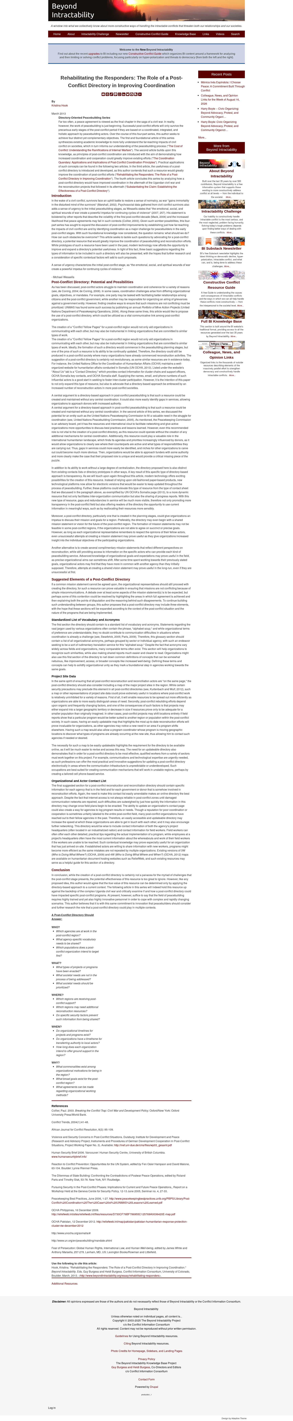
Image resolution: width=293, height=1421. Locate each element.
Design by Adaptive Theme (234, 1418)
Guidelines (121, 1336)
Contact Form (146, 1379)
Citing (127, 1343)
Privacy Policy (146, 1359)
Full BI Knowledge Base (221, 321)
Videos (220, 34)
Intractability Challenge (95, 34)
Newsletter (122, 34)
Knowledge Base (185, 34)
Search (235, 34)
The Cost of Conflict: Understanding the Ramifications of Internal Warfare (120, 148)
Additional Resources (64, 1283)
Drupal (154, 1387)
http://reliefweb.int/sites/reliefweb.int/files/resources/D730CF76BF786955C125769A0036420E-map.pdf (113, 1214)
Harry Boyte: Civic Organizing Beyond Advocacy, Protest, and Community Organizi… (219, 126)
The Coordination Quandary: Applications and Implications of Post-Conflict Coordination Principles (116, 160)
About (71, 34)
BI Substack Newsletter (221, 248)
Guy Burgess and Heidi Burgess (130, 1367)
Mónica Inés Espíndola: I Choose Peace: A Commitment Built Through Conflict (223, 86)
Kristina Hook (60, 105)
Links (206, 34)
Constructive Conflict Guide (151, 34)
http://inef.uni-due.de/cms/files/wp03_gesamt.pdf (143, 1145)
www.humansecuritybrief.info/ (69, 1156)
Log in (52, 1408)
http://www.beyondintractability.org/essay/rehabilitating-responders (119, 1275)
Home (57, 34)
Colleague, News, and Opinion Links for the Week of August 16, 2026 (220, 99)
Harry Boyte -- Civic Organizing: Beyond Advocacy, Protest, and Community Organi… (220, 113)
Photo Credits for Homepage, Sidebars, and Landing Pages (146, 1351)
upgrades (94, 54)
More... (202, 137)
